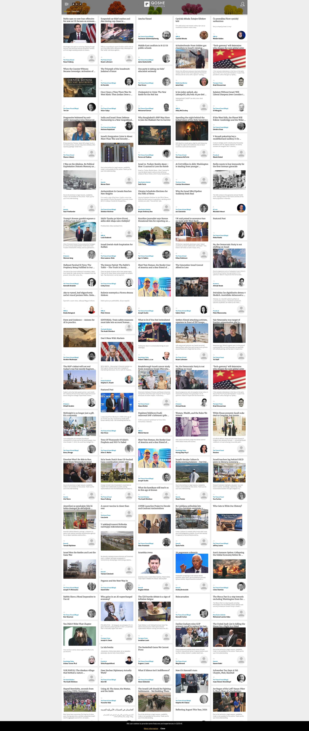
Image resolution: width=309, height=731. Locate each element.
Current (67, 11)
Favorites (75, 11)
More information (151, 728)
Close (163, 728)
